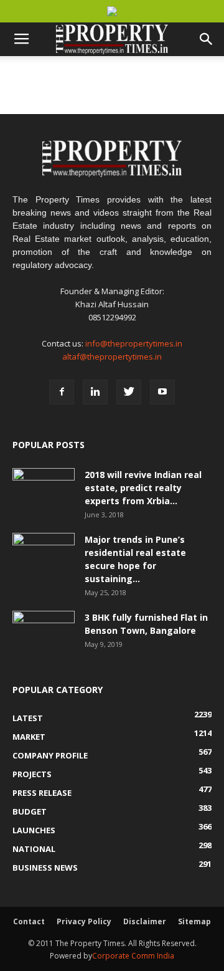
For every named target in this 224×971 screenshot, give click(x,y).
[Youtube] (162, 392)
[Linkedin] (95, 392)
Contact (29, 921)
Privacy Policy (84, 921)
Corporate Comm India (133, 955)
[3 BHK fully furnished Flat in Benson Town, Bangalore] (43, 632)
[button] (206, 39)
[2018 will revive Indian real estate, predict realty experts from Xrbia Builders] (43, 490)
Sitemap (194, 921)
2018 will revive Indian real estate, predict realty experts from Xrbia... (143, 488)
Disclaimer (144, 921)
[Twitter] (128, 392)
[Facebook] (61, 392)
